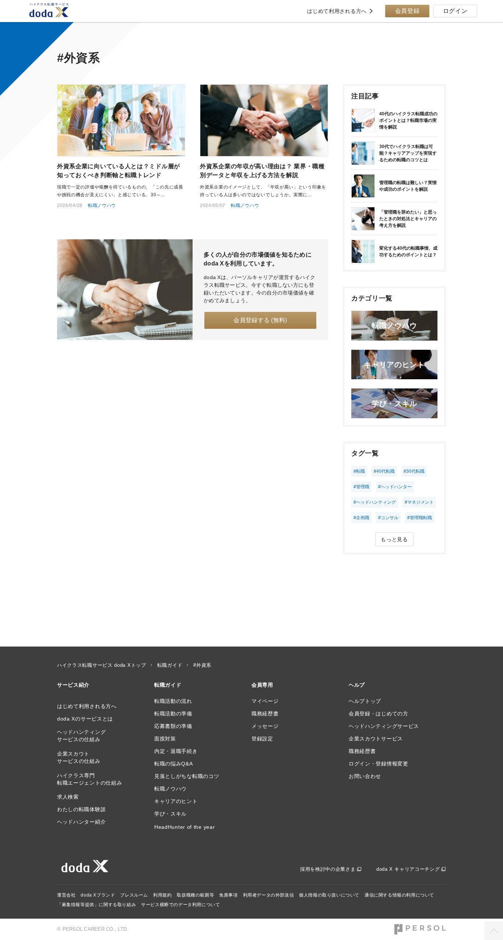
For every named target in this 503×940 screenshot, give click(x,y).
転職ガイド (170, 665)
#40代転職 (384, 471)
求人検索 (68, 797)
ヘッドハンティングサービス (384, 726)
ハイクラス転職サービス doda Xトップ (101, 665)
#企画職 (361, 517)
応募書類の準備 (173, 726)
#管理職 (361, 486)
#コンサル (388, 517)
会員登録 (407, 11)
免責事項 (228, 895)
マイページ (265, 701)
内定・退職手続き (176, 751)
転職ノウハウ (102, 205)
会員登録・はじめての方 (378, 714)
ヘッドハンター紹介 (81, 822)
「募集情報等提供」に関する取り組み (96, 904)
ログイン (455, 11)
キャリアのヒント (176, 801)
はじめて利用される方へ (337, 11)
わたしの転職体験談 (81, 809)
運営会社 (66, 895)
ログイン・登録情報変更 (378, 764)
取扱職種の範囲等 (195, 895)
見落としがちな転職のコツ (186, 776)
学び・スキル (170, 814)
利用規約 (162, 895)
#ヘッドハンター (395, 486)
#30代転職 (414, 471)
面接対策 (165, 739)
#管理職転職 (419, 517)
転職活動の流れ (173, 701)
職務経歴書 (265, 714)
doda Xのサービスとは (85, 719)
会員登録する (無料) (260, 320)
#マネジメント (419, 502)
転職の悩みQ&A (173, 764)
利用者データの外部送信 (268, 895)
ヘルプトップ (365, 701)
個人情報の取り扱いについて (329, 895)
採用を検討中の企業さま (327, 869)
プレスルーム (134, 895)
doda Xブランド (98, 895)
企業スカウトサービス (376, 739)
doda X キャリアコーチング (408, 869)
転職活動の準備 (173, 714)
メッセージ (265, 726)
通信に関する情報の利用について (399, 895)
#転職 (359, 471)
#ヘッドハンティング (374, 502)
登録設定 (262, 739)
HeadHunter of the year (184, 827)
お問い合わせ (365, 776)
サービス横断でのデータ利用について (180, 904)
